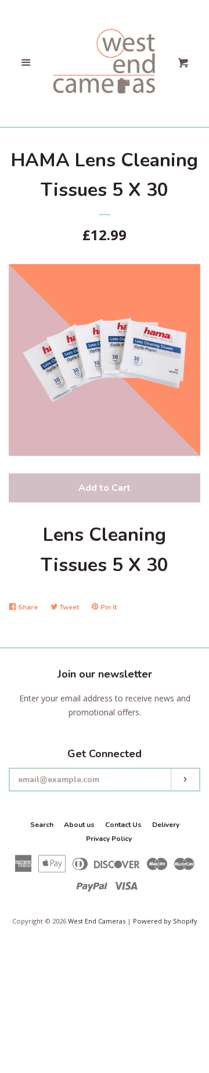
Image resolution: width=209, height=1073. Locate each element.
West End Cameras (96, 921)
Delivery (165, 824)
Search (41, 824)
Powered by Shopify (165, 921)
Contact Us (123, 824)
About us (79, 824)
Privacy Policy (109, 838)
